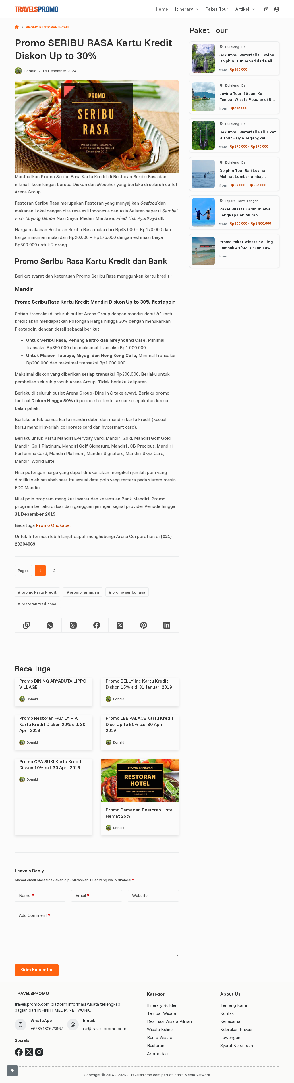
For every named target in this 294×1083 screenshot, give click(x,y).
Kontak (227, 1013)
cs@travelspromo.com (104, 1028)
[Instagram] (39, 1052)
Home (162, 9)
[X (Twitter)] (120, 625)
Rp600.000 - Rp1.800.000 (250, 223)
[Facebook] (97, 625)
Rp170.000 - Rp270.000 (248, 146)
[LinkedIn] (167, 625)
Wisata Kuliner (160, 1029)
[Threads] (73, 625)
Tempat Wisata (161, 1013)
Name (26, 895)
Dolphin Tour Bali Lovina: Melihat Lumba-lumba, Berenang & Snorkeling (242, 176)
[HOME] (17, 27)
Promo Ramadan (82, 592)
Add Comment (34, 915)
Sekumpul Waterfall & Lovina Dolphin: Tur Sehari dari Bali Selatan (246, 61)
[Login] (276, 9)
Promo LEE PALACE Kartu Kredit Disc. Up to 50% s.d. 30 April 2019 (139, 724)
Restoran (155, 1045)
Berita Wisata (159, 1037)
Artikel (242, 9)
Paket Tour (217, 9)
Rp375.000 (238, 107)
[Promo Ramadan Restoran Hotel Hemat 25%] (140, 780)
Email (82, 895)
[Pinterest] (143, 625)
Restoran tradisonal (37, 603)
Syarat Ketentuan (236, 1045)
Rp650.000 (238, 69)
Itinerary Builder (162, 1005)
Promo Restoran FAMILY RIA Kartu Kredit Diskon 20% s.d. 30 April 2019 (52, 724)
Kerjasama (230, 1021)
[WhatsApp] (50, 625)
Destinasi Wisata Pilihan (169, 1021)
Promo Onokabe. (53, 525)
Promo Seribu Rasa (127, 592)
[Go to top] (12, 1070)
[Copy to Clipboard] (26, 625)
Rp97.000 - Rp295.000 (247, 185)
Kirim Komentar (36, 969)
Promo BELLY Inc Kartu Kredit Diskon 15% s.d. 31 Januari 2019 (139, 684)
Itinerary (184, 9)
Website (140, 895)
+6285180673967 (46, 1028)
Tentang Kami (233, 1005)
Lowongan (230, 1037)
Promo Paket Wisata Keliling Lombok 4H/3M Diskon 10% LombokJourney (246, 247)
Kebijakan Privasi (236, 1029)
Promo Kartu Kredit (37, 592)
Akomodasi (157, 1053)
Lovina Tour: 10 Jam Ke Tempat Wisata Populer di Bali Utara (247, 99)
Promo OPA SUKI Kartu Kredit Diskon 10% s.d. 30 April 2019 (50, 765)
